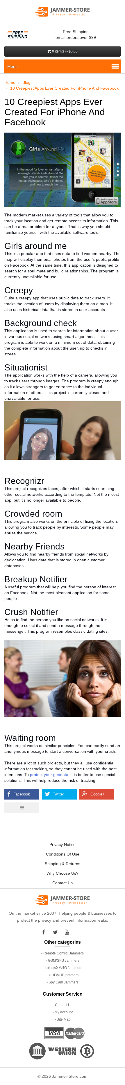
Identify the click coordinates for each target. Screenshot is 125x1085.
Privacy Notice (62, 844)
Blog (26, 82)
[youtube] (68, 932)
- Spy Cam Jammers (62, 982)
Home (9, 82)
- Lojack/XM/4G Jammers (62, 968)
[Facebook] (45, 932)
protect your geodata (49, 774)
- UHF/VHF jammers (62, 975)
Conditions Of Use (62, 854)
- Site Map (63, 1019)
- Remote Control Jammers (62, 953)
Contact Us (62, 882)
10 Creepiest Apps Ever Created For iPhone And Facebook (64, 88)
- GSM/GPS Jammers (62, 961)
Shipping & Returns (62, 863)
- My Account (63, 1012)
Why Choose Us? (62, 873)
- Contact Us (62, 1005)
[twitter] (57, 932)
